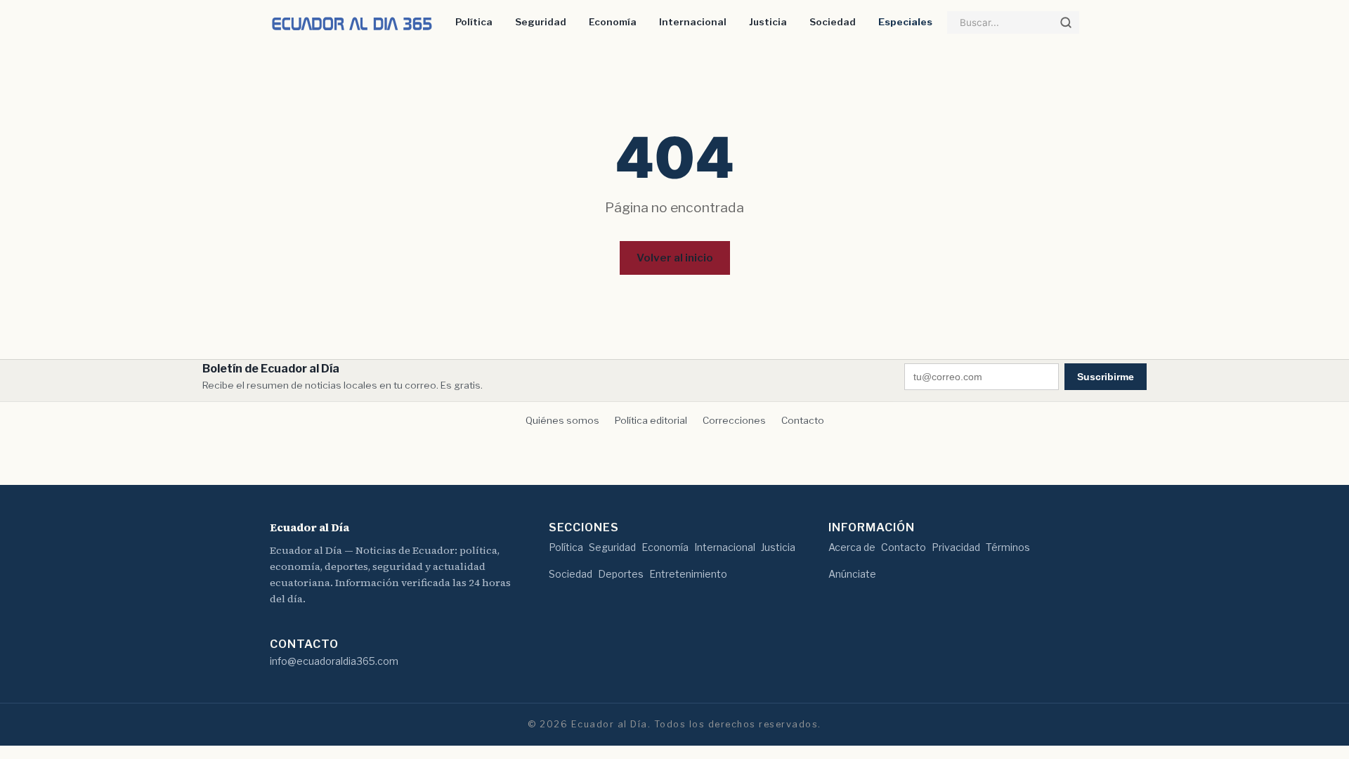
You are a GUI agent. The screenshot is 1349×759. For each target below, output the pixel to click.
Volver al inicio (675, 257)
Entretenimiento (688, 574)
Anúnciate (852, 574)
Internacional (692, 21)
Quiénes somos (562, 420)
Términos (1008, 547)
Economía (613, 21)
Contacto (802, 420)
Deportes (621, 574)
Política (474, 21)
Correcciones (734, 420)
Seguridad (540, 21)
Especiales (905, 21)
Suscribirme (1105, 376)
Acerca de (851, 547)
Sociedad (832, 21)
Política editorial (651, 420)
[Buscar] (1065, 22)
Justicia (768, 21)
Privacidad (956, 547)
